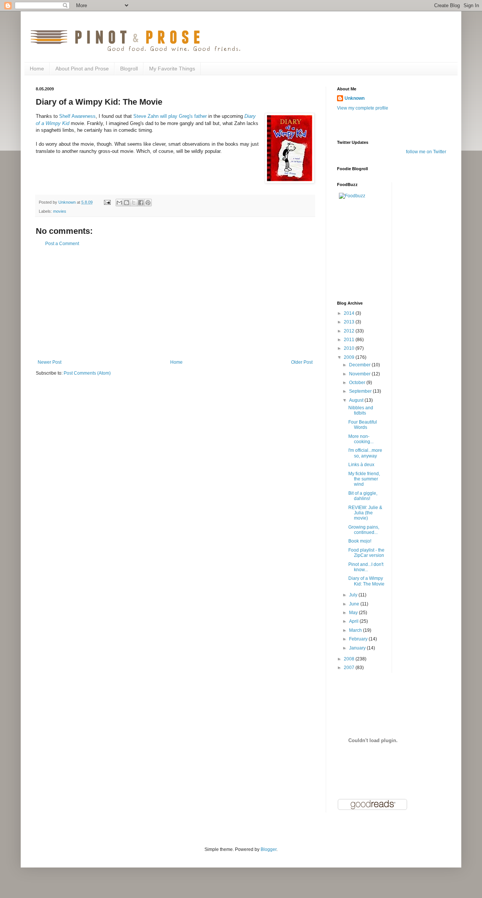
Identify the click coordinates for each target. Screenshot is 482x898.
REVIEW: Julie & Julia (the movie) (365, 513)
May (354, 612)
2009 (349, 357)
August (357, 400)
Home (37, 69)
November (360, 374)
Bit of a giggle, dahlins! (362, 496)
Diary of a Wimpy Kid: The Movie (366, 581)
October (357, 382)
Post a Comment (62, 243)
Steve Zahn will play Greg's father (170, 116)
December (360, 364)
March (356, 630)
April (354, 621)
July (353, 595)
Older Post (302, 362)
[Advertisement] (175, 303)
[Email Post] (107, 202)
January (358, 648)
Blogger (268, 849)
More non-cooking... (361, 439)
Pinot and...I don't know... (365, 567)
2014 (349, 313)
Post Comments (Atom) (87, 373)
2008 (349, 659)
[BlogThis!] (126, 202)
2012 (349, 331)
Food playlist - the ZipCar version (366, 552)
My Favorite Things (172, 69)
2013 (349, 322)
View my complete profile (362, 108)
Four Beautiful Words (362, 424)
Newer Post (49, 362)
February (359, 639)
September (361, 391)
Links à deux (361, 464)
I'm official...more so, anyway (365, 453)
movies (59, 211)
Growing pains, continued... (363, 529)
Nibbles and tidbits (360, 410)
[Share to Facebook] (141, 202)
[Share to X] (133, 202)
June (354, 604)
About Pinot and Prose (82, 69)
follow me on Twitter (426, 151)
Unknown (355, 98)
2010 (349, 348)
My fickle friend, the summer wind (364, 479)
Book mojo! (359, 541)
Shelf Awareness (77, 116)
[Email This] (119, 202)
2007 (349, 667)
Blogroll (129, 69)
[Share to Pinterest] (148, 202)
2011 (349, 339)
